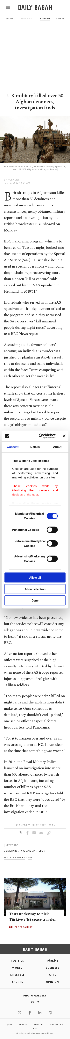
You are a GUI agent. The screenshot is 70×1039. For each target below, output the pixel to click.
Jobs (9, 1024)
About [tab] (57, 446)
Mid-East (27, 18)
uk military (10, 850)
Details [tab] (35, 446)
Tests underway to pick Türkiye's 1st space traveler (32, 916)
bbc (41, 850)
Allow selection (35, 589)
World (11, 18)
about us (39, 1024)
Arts (52, 974)
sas (30, 857)
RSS (35, 1029)
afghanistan (28, 850)
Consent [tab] (12, 446)
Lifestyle (17, 974)
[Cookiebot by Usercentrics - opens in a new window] (41, 435)
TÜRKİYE (52, 960)
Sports (17, 982)
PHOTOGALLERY (23, 927)
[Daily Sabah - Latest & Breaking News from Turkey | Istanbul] (35, 7)
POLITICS (17, 960)
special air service (14, 857)
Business (53, 967)
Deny (35, 600)
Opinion (52, 982)
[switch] (52, 530)
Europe (45, 18)
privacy (23, 1024)
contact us (56, 1024)
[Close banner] (64, 436)
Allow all (35, 577)
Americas (62, 18)
